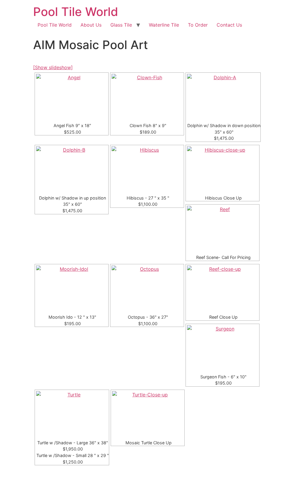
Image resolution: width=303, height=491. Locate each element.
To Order (198, 25)
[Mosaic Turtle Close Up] (147, 414)
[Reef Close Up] (222, 289)
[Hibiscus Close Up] (222, 170)
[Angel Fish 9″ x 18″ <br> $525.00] (71, 97)
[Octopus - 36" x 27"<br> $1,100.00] (147, 289)
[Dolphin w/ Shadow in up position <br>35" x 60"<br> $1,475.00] (71, 170)
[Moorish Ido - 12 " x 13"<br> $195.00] (71, 289)
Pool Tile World (75, 11)
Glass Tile (121, 25)
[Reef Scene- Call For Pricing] (222, 229)
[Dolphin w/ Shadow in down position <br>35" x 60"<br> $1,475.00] (223, 97)
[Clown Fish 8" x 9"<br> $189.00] (147, 97)
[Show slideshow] (53, 67)
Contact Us (229, 25)
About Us (90, 25)
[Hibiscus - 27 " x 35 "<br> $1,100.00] (147, 170)
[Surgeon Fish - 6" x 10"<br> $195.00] (222, 348)
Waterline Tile (164, 25)
